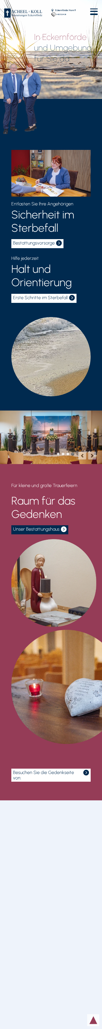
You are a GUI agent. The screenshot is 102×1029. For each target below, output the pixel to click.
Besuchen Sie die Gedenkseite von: (43, 775)
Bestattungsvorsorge (34, 243)
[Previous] (82, 455)
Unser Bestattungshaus (36, 529)
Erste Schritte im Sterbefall (40, 297)
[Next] (92, 455)
